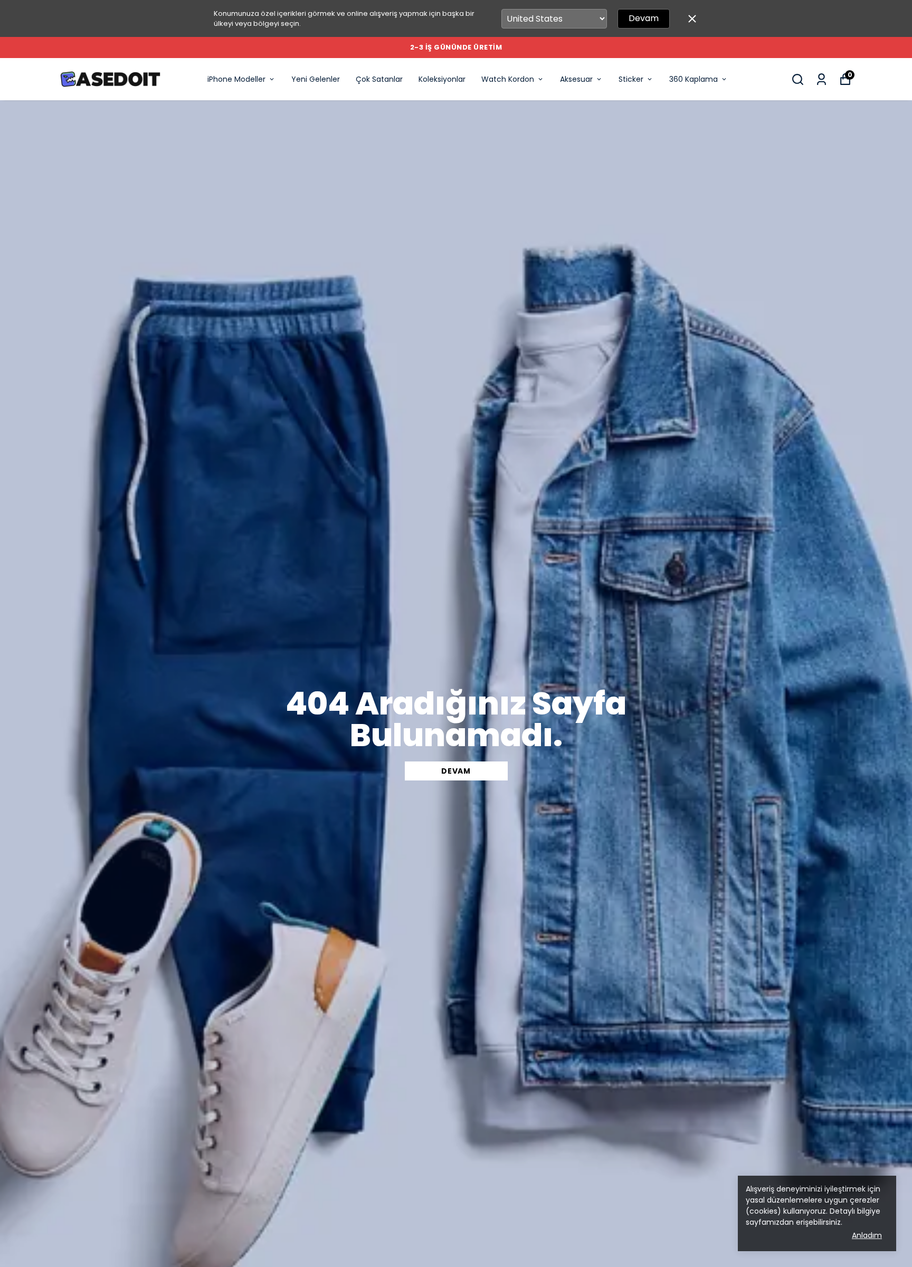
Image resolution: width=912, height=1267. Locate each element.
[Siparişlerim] (821, 79)
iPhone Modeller (236, 79)
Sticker (631, 79)
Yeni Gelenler (315, 79)
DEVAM (456, 771)
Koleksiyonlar (442, 79)
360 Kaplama (693, 79)
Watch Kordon (507, 79)
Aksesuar (576, 79)
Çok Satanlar (379, 79)
